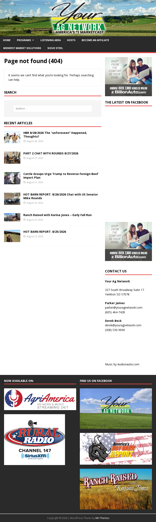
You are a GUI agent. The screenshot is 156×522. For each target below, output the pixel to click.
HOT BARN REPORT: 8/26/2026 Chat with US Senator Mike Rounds (60, 196)
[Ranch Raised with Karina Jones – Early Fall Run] (12, 219)
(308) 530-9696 (115, 330)
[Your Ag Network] (78, 34)
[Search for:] (52, 108)
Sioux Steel (55, 48)
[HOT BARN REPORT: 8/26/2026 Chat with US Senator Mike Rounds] (12, 202)
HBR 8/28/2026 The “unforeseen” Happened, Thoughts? (55, 134)
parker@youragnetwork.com (123, 307)
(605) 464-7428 (115, 312)
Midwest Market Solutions (22, 48)
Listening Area (50, 40)
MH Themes (102, 518)
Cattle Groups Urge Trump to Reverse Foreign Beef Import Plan (60, 175)
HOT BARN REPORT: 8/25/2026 (44, 232)
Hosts (71, 40)
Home (7, 40)
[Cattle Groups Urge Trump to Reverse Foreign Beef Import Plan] (12, 182)
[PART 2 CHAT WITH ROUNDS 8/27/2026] (12, 161)
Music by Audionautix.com (122, 364)
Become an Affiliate (95, 40)
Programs (24, 40)
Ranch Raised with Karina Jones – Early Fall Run (57, 215)
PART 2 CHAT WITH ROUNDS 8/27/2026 (50, 153)
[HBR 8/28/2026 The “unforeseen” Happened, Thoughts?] (12, 141)
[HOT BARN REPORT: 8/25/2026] (12, 240)
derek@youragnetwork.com (123, 325)
